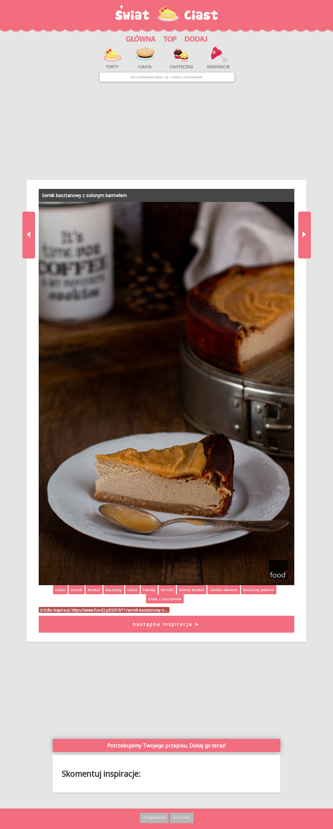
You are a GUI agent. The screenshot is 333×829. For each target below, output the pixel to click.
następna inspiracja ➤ (166, 624)
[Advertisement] (166, 131)
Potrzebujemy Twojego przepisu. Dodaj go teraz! (166, 745)
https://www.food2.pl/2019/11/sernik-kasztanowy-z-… (120, 609)
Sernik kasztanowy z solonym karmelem (84, 195)
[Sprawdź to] (170, 38)
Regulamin (154, 817)
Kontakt (181, 817)
